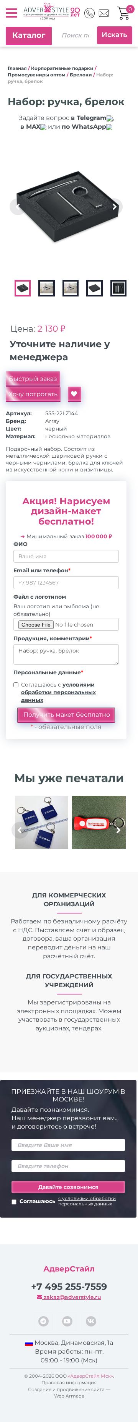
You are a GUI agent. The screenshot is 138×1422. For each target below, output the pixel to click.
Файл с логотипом (39, 596)
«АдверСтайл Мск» (90, 1376)
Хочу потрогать (33, 394)
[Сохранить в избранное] (74, 394)
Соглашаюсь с (58, 692)
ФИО (20, 544)
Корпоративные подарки (62, 68)
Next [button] (114, 206)
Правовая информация (69, 1382)
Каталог (28, 35)
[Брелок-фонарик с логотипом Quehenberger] (98, 822)
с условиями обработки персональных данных (87, 1201)
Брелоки (81, 75)
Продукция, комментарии (52, 638)
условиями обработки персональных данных (58, 692)
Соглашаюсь (68, 1201)
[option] (67, 206)
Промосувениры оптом (37, 75)
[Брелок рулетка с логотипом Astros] (41, 822)
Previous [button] (18, 206)
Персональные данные (48, 672)
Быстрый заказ (33, 378)
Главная (17, 68)
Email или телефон (42, 570)
